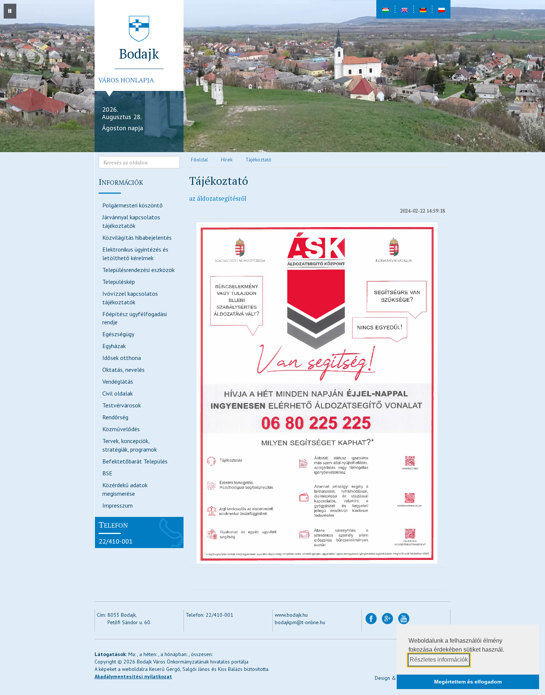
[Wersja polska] (441, 9)
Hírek (226, 159)
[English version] (404, 9)
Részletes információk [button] (439, 659)
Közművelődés (121, 429)
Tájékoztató (258, 159)
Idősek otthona (121, 357)
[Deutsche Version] (422, 9)
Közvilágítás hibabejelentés (137, 237)
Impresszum (117, 505)
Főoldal (199, 159)
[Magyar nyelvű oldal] (385, 9)
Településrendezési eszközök (138, 269)
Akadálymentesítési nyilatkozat (133, 676)
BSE (107, 473)
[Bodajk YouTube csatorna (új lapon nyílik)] (403, 617)
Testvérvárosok (121, 405)
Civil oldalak (117, 393)
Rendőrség (115, 417)
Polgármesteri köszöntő (132, 205)
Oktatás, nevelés (123, 369)
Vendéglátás (117, 381)
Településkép (118, 281)
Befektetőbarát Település (135, 461)
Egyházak (114, 346)
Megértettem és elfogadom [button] (468, 682)
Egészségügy (118, 334)
